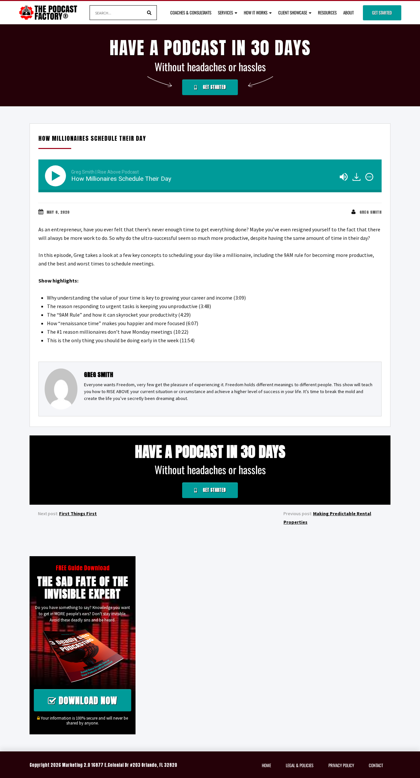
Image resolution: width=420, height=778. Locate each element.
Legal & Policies (299, 765)
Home (266, 765)
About (348, 12)
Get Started (382, 12)
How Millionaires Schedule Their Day (92, 138)
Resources (327, 12)
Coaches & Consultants (190, 12)
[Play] (57, 176)
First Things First (78, 513)
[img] (369, 177)
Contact (376, 765)
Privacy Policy (341, 765)
